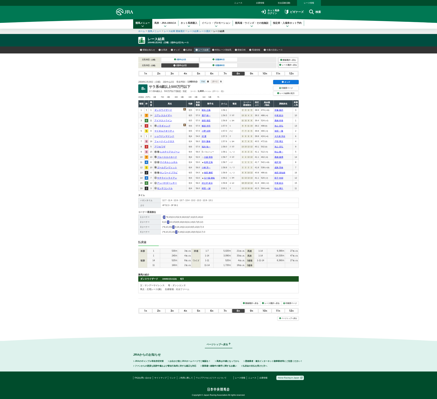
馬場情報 (256, 50)
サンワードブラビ (169, 172)
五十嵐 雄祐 (209, 178)
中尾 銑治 (278, 115)
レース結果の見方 (287, 93)
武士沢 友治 (207, 183)
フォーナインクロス (164, 141)
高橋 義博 (278, 157)
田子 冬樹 (278, 178)
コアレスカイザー (163, 115)
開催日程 (241, 50)
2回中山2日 (181, 65)
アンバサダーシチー (167, 183)
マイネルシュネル (169, 162)
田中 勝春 (206, 141)
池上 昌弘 (278, 126)
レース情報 (309, 3)
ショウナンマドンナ (164, 136)
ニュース (238, 3)
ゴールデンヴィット (167, 167)
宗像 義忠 (278, 110)
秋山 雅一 (278, 152)
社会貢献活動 (284, 3)
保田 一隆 (278, 131)
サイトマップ (160, 378)
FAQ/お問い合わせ (143, 378)
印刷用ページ (287, 88)
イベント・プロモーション (216, 23)
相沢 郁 (277, 162)
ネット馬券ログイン (273, 12)
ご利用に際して (186, 378)
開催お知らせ (149, 50)
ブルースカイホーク (167, 157)
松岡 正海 (208, 162)
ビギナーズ (297, 11)
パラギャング (163, 126)
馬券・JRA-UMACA (165, 23)
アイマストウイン (163, 120)
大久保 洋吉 (279, 136)
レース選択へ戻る (289, 65)
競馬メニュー (143, 23)
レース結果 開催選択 (174, 31)
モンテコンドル (165, 188)
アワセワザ (159, 146)
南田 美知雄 (279, 172)
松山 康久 (278, 188)
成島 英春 (278, 167)
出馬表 (164, 50)
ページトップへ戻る (289, 318)
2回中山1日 (181, 59)
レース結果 (203, 50)
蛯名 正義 (206, 110)
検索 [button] (318, 11)
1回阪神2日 (220, 65)
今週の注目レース (274, 50)
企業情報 (260, 3)
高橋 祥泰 (278, 120)
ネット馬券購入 (189, 23)
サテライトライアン (167, 178)
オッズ (177, 50)
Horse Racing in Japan (288, 378)
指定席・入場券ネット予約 (287, 23)
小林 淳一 (206, 167)
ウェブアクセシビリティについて (211, 378)
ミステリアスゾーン (170, 151)
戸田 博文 (278, 141)
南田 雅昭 (208, 172)
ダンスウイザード (163, 110)
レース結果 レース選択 (199, 31)
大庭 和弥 (208, 157)
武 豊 (204, 136)
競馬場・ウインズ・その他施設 (252, 23)
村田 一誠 (206, 188)
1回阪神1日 (220, 59)
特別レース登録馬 (223, 50)
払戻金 (189, 50)
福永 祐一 (206, 147)
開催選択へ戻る (289, 60)
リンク (173, 378)
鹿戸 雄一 (206, 115)
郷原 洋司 (206, 126)
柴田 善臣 (206, 120)
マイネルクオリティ (164, 131)
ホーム (141, 31)
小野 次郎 (206, 131)
